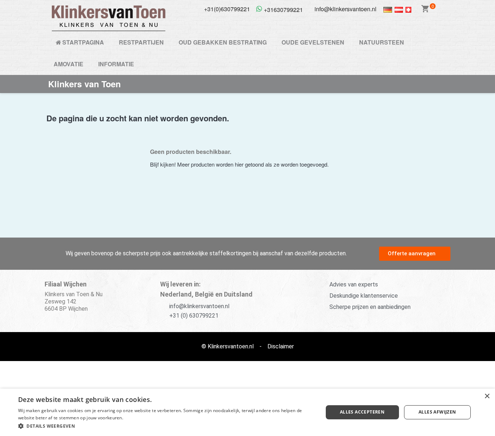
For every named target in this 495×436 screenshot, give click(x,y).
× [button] (487, 396)
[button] (414, 254)
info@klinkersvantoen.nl (199, 306)
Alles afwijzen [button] (437, 412)
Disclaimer (280, 346)
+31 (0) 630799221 (194, 315)
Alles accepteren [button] (362, 412)
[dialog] (247, 412)
